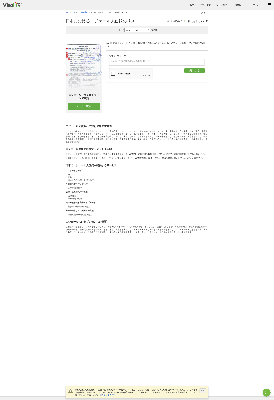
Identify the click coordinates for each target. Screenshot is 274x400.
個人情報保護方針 (108, 395)
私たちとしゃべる (198, 21)
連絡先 (238, 4)
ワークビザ (205, 4)
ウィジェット (222, 4)
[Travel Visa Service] (12, 4)
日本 (120, 30)
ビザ (192, 4)
